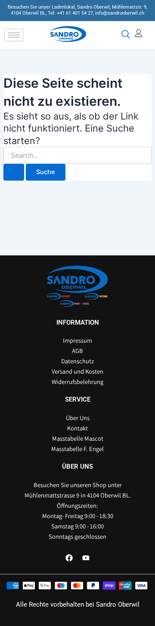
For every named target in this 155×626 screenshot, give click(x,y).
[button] (125, 34)
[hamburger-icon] (14, 35)
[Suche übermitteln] (13, 172)
